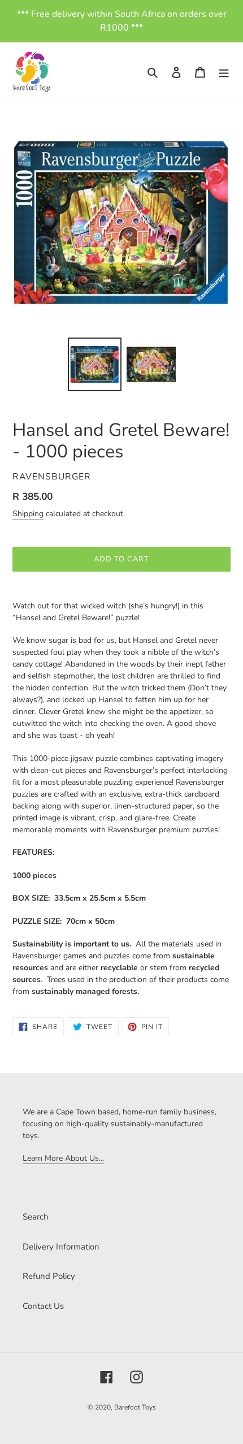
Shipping (28, 513)
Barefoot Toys (135, 1407)
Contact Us (43, 1306)
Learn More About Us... (63, 1158)
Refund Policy (49, 1276)
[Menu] (224, 71)
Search (36, 1216)
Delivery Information (61, 1246)
